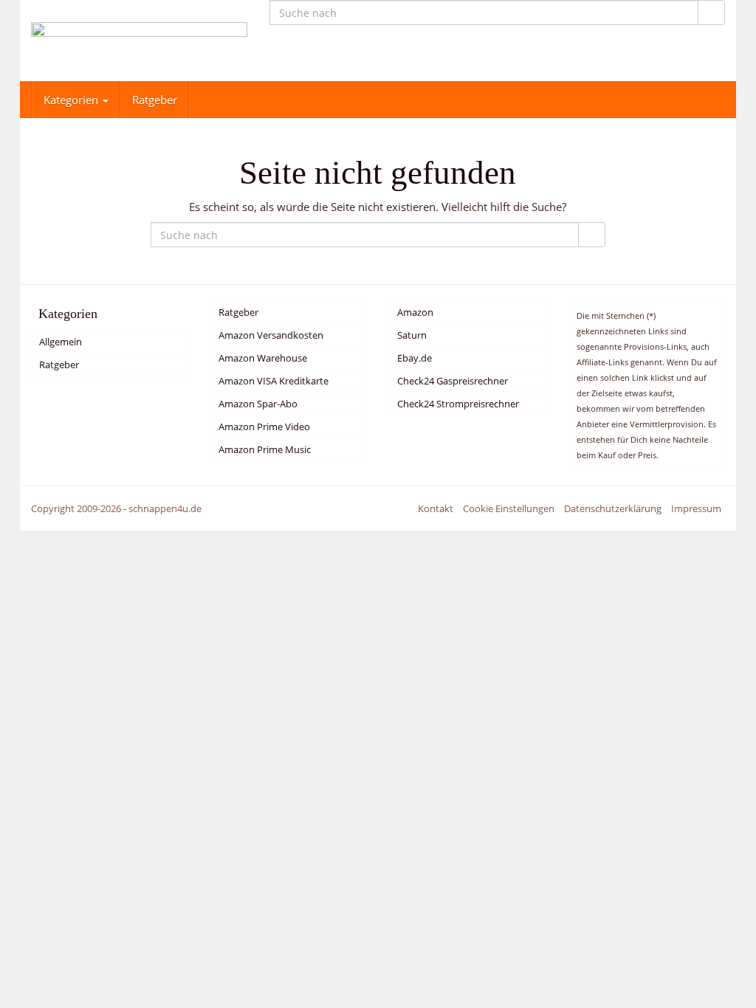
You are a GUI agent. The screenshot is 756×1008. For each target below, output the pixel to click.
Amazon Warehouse (263, 358)
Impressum (696, 508)
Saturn (412, 335)
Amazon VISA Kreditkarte (274, 380)
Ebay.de (414, 358)
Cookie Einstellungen (508, 508)
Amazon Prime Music (265, 449)
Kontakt (435, 508)
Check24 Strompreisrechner (458, 403)
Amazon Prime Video (264, 426)
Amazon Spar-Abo (258, 403)
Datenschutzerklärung (613, 508)
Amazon (415, 312)
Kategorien (72, 99)
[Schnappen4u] (139, 40)
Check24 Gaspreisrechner (452, 380)
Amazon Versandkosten (271, 335)
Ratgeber (154, 99)
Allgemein (60, 341)
